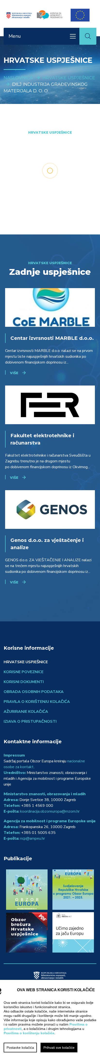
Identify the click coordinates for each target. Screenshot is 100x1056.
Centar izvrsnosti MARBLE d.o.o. (52, 338)
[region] (50, 1018)
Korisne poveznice (23, 672)
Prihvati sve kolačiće (59, 1047)
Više (14, 373)
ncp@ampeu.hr (32, 838)
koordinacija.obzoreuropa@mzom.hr (50, 811)
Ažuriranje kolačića (26, 711)
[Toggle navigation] (72, 36)
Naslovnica (18, 77)
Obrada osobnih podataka (34, 691)
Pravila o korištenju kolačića (37, 701)
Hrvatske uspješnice (68, 77)
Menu (14, 36)
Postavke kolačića (20, 1047)
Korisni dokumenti (24, 682)
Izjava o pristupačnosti (30, 721)
